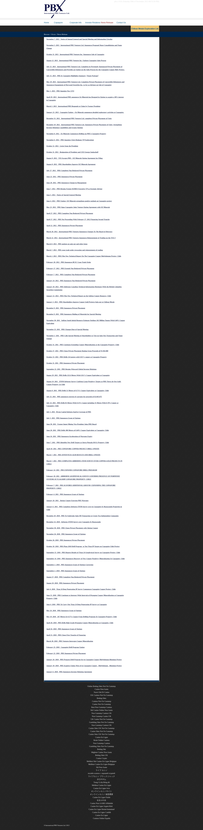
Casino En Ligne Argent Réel (102, 806)
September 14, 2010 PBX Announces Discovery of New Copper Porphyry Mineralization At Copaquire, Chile (85, 559)
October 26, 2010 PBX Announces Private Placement (65, 540)
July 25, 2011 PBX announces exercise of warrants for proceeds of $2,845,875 (74, 397)
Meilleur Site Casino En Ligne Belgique (101, 761)
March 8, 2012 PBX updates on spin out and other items (66, 244)
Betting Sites (101, 698)
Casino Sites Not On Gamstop (101, 731)
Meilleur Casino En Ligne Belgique (101, 764)
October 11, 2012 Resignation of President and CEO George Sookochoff (72, 152)
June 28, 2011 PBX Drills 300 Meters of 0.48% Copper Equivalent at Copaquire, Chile (77, 430)
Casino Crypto (101, 758)
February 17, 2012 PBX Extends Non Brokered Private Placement (70, 268)
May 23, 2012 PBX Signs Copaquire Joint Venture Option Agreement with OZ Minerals (78, 207)
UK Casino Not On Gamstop (101, 719)
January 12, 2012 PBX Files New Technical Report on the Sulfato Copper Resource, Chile (78, 296)
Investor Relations (92, 23)
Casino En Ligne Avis (101, 788)
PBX (47, 3)
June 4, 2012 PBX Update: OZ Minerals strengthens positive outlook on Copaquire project (79, 201)
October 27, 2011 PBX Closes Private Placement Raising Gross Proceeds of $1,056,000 (77, 351)
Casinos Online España (101, 818)
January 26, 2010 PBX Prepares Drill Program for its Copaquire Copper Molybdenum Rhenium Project (84, 660)
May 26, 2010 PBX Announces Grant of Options (64, 611)
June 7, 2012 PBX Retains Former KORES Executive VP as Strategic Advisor (74, 189)
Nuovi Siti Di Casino (101, 692)
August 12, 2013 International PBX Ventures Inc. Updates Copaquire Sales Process (76, 60)
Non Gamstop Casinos (101, 743)
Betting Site (101, 749)
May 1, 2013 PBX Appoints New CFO (60, 91)
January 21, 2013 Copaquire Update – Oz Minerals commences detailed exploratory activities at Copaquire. (85, 112)
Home (46, 23)
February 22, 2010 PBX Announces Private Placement (66, 653)
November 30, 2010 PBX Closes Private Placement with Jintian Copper (72, 528)
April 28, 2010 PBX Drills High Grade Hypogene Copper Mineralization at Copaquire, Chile (79, 623)
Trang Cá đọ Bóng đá (102, 782)
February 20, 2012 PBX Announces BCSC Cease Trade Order (68, 262)
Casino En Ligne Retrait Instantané (102, 809)
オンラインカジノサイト (101, 791)
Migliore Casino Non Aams (101, 752)
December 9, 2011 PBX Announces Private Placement (65, 308)
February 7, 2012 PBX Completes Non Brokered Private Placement (70, 274)
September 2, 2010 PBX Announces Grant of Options (65, 571)
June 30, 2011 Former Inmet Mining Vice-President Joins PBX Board (71, 424)
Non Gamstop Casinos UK (102, 713)
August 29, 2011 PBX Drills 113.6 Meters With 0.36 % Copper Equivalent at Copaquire (78, 375)
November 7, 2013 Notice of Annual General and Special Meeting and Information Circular (79, 39)
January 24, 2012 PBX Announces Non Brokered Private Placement (70, 281)
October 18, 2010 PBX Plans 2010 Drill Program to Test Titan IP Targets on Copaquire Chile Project (83, 546)
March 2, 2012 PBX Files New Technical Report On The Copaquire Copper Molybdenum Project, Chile (83, 256)
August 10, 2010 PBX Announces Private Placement (65, 583)
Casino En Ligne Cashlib (101, 812)
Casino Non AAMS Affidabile (101, 803)
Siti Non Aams (101, 767)
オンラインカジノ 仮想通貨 (101, 794)
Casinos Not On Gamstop (101, 701)
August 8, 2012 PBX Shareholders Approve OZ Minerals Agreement (71, 164)
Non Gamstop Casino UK (101, 716)
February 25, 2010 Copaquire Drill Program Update (65, 647)
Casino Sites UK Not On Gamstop (101, 728)
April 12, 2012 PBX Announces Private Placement (64, 225)
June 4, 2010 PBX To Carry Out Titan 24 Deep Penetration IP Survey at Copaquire (76, 604)
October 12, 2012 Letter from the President (62, 146)
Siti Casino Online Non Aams (101, 710)
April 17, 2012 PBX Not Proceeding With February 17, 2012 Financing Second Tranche (78, 219)
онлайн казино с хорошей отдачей (101, 773)
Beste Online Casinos (101, 740)
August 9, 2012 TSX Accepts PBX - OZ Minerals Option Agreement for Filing (74, 158)
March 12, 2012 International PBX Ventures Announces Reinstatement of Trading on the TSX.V (81, 238)
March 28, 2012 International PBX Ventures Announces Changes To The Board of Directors (79, 232)
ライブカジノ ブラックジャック (101, 776)
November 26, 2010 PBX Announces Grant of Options (66, 534)
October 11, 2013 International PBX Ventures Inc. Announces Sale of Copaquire (75, 54)
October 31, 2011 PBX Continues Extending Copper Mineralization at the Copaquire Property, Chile (82, 345)
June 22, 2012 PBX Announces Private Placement (64, 177)
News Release (107, 23)
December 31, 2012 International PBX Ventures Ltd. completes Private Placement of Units (79, 118)
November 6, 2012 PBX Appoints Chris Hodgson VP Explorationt (70, 140)
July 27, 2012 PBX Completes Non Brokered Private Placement (69, 170)
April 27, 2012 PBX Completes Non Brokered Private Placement (69, 213)
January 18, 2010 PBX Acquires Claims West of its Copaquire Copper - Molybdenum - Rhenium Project (84, 666)
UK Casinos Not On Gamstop (101, 695)
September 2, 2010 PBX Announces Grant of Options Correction (69, 565)
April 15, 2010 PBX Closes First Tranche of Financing (66, 635)
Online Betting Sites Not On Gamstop (101, 686)
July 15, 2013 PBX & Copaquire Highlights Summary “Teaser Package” (72, 76)
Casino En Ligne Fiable (101, 797)
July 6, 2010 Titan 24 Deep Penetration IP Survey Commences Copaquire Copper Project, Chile (81, 589)
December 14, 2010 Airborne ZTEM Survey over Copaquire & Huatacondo (73, 522)
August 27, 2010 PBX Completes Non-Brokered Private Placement (70, 577)
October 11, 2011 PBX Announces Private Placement (65, 363)
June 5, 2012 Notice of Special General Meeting (63, 195)
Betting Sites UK (101, 755)
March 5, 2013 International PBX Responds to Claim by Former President (73, 106)
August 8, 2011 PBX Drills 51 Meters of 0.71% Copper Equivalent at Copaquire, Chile (77, 390)
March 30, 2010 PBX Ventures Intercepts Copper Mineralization (69, 641)
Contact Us (121, 23)
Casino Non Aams (101, 689)
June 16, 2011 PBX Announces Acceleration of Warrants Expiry (69, 436)
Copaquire (58, 23)
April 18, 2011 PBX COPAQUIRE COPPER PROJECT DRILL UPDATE (72, 449)
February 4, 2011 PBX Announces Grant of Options (65, 494)
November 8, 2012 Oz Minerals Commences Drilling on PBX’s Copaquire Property (76, 134)
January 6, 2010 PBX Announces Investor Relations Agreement (69, 672)
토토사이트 (101, 800)
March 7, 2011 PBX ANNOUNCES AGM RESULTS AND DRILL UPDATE (73, 455)
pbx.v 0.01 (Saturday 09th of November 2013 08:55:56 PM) (136, 1)
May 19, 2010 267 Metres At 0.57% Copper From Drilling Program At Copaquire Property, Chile (81, 617)
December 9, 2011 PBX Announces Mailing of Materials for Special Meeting (73, 314)
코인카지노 (101, 779)
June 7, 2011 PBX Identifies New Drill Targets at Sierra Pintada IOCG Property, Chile (77, 442)
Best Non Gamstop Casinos (101, 707)
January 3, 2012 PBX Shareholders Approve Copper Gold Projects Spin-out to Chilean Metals (80, 302)
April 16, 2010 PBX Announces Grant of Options (64, 629)
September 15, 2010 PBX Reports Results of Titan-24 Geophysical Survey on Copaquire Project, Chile (83, 552)
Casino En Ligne (101, 737)
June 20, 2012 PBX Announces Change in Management (66, 183)
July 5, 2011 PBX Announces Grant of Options (63, 418)
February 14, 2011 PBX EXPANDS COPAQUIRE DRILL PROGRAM (71, 470)
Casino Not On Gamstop (101, 704)
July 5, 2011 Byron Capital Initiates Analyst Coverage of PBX (68, 412)
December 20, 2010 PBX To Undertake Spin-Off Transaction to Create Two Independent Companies (82, 516)
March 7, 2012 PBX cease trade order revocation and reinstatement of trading (74, 250)
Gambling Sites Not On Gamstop (101, 722)
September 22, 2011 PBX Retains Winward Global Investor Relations (71, 369)
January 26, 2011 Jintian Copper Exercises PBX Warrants (67, 500)
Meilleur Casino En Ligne (101, 785)
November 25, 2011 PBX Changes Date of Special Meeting (67, 329)
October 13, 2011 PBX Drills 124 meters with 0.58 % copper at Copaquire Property (76, 357)
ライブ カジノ (101, 770)
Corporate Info (76, 23)
